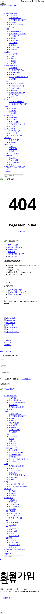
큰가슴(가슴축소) (15, 470)
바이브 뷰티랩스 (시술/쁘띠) (15, 549)
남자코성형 (13, 425)
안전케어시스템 (15, 513)
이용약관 (11, 252)
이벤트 (11, 533)
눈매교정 (12, 443)
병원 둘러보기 (14, 504)
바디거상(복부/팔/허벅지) (18, 486)
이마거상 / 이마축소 (16, 452)
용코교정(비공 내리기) (17, 402)
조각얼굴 (12, 491)
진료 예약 (12, 540)
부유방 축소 (13, 477)
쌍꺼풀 (11, 439)
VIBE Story (13, 500)
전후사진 (7, 520)
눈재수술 (12, 441)
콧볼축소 (12, 427)
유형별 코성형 (14, 430)
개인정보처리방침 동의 (17, 379)
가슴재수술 (13, 473)
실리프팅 (12, 461)
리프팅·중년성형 (10, 448)
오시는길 (7, 340)
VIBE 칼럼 (13, 531)
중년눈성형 (13, 450)
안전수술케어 (9, 511)
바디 (6, 482)
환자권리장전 (13, 245)
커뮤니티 (7, 527)
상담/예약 (8, 538)
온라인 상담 (13, 542)
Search (3, 3)
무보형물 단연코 (15, 400)
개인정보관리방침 (15, 247)
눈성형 (7, 434)
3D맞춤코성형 (14, 423)
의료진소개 (13, 502)
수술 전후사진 (14, 522)
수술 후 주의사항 (15, 518)
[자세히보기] (26, 379)
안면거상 (12, 457)
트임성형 (12, 446)
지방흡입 (12, 495)
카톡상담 (7, 342)
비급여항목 (12, 249)
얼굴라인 (7, 489)
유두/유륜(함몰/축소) (17, 475)
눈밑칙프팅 (13, 398)
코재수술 (12, 421)
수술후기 (12, 525)
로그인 (7, 552)
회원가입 (7, 554)
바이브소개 (12, 256)
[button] (0, 560)
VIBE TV (12, 529)
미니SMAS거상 (15, 455)
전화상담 (7, 345)
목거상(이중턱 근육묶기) (18, 459)
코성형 (7, 411)
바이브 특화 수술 (10, 396)
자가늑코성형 (14, 418)
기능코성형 (13, 432)
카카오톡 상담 (14, 545)
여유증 (11, 409)
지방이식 (12, 493)
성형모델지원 (14, 536)
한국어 (11, 175)
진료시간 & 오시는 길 (17, 506)
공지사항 (12, 509)
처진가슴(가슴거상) (16, 468)
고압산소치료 (14, 516)
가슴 (6, 464)
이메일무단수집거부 (16, 254)
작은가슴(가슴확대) (16, 407)
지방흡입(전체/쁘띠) (16, 484)
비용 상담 (12, 547)
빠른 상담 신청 (5, 351)
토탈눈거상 (13, 405)
